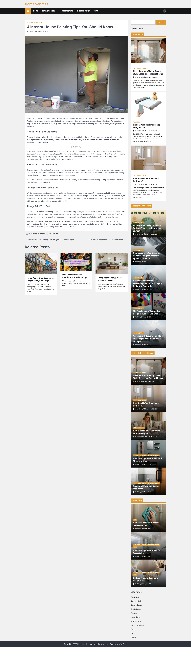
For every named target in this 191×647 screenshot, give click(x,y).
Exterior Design (83, 11)
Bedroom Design (136, 605)
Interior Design (48, 11)
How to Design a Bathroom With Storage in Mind (147, 459)
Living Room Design (137, 625)
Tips (96, 11)
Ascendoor (104, 644)
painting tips (42, 233)
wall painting (53, 233)
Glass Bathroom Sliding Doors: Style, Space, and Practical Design (148, 72)
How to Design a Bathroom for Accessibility (147, 551)
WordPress (123, 644)
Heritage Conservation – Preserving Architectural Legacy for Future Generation (147, 283)
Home (35, 11)
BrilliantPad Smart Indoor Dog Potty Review (146, 126)
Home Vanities (36, 4)
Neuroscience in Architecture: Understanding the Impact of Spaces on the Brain (146, 256)
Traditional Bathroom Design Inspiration (146, 487)
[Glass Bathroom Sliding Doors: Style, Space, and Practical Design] (148, 50)
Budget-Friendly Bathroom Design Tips (145, 579)
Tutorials (133, 637)
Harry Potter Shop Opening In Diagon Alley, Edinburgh (40, 279)
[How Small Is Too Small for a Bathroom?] (148, 158)
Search (160, 22)
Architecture (67, 11)
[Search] (164, 11)
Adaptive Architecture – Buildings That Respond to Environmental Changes (148, 339)
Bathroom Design (139, 68)
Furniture (136, 122)
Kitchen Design (136, 621)
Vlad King (138, 262)
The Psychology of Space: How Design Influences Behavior (147, 312)
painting (34, 233)
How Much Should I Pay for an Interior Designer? (146, 432)
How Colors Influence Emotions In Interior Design (74, 276)
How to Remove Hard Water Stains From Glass (146, 524)
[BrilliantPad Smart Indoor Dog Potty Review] (148, 104)
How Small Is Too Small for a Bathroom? (146, 180)
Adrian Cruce (33, 32)
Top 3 (132, 633)
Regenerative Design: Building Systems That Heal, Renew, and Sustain (147, 228)
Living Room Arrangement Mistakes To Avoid (109, 279)
